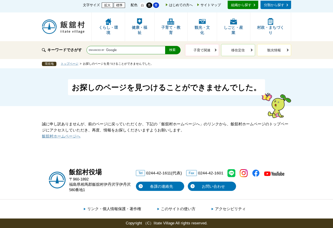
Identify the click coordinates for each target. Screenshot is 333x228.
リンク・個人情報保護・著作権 (114, 209)
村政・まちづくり (270, 30)
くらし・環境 (108, 30)
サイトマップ (210, 5)
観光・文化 (202, 30)
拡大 (107, 5)
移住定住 (238, 50)
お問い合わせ (213, 186)
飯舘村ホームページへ (61, 136)
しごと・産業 (233, 30)
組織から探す (241, 5)
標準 (119, 5)
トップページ (69, 63)
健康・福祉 (139, 30)
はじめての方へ (181, 5)
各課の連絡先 (161, 186)
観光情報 (274, 50)
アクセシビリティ (230, 209)
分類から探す (274, 5)
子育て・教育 (171, 30)
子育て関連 (201, 50)
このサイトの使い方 (178, 209)
